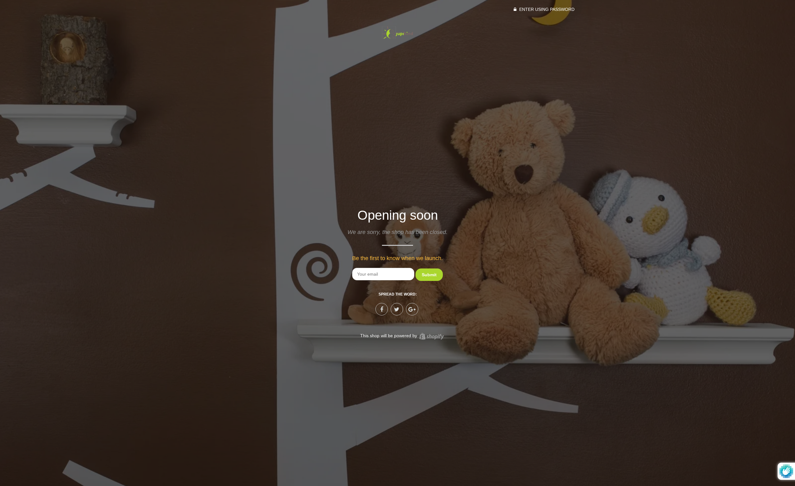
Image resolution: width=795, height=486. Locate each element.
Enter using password (546, 9)
